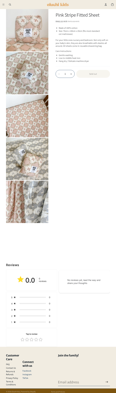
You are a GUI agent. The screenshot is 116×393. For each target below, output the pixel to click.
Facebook (27, 370)
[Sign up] (107, 382)
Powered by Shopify (28, 391)
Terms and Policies (58, 392)
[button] (32, 297)
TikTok (25, 378)
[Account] (105, 4)
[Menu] (3, 4)
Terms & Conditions (11, 383)
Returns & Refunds (10, 373)
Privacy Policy (12, 378)
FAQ (8, 364)
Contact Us (11, 368)
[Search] (10, 4)
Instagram (27, 374)
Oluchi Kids (16, 391)
